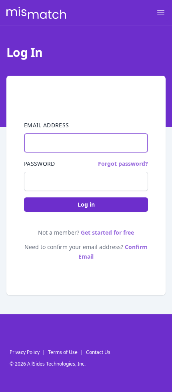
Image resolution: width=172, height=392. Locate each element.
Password (39, 163)
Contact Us (98, 352)
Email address (46, 125)
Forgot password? (123, 163)
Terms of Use (63, 352)
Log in (86, 204)
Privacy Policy (25, 352)
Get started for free (107, 232)
